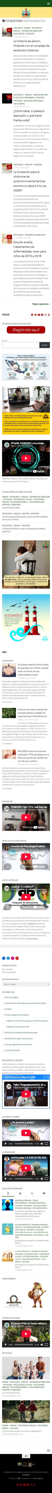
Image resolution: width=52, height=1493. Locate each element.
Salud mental (19, 104)
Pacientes (30, 34)
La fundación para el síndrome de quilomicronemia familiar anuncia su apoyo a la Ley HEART (29, 181)
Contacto (8, 1009)
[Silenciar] (41, 1143)
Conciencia (17, 28)
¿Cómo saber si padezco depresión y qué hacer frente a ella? (29, 115)
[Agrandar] (46, 357)
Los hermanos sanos (11, 507)
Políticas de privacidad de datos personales (21, 1033)
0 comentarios (7, 702)
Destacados (37, 28)
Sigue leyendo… (33, 938)
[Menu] (48, 3)
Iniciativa (28, 165)
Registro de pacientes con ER (18, 1027)
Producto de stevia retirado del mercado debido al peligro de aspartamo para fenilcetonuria (32, 713)
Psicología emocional (23, 1208)
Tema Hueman (38, 1478)
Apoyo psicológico (11, 997)
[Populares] (20, 1194)
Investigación (19, 34)
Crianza (27, 28)
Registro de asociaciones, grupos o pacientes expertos (27, 1021)
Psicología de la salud (22, 500)
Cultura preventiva (22, 1225)
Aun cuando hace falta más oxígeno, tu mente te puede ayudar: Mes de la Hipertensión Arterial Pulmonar (30, 1213)
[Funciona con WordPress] (19, 1478)
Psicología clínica (40, 1206)
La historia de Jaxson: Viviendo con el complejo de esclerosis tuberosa (31, 45)
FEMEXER (31, 924)
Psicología (17, 101)
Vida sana (25, 1262)
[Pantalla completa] (46, 1143)
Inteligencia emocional (36, 1203)
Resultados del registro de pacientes (19, 1039)
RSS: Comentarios (9, 972)
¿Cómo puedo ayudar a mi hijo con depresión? (21, 1431)
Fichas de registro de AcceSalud (17, 1015)
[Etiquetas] (44, 1194)
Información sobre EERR (32, 31)
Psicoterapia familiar (27, 1426)
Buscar (4, 341)
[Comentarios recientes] (32, 1194)
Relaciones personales (33, 101)
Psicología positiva (40, 1208)
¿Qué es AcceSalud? (12, 1050)
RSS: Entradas (7, 969)
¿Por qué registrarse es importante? (18, 1044)
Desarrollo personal (23, 1200)
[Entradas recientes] (8, 1194)
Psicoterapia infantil (19, 502)
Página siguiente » (41, 304)
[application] (26, 1132)
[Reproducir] (5, 1143)
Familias (16, 31)
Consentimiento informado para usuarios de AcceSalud (25, 1003)
